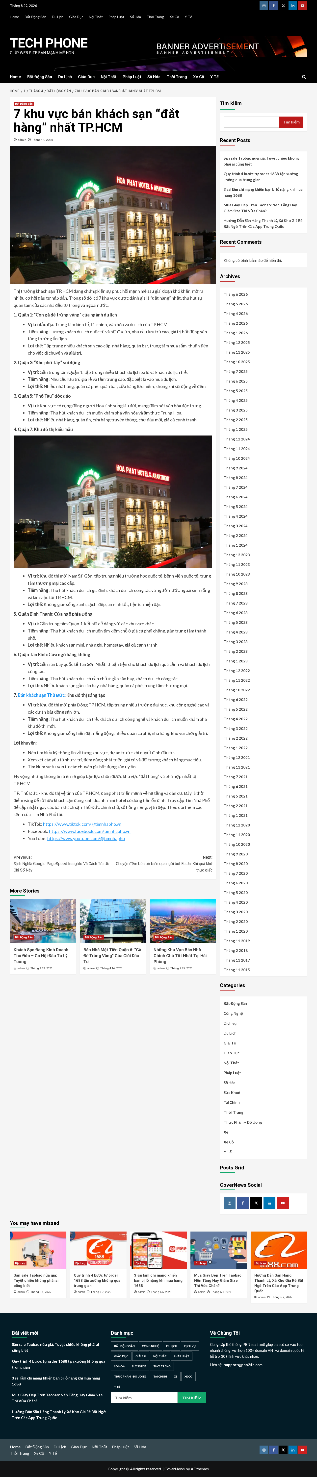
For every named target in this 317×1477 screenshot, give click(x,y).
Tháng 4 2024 (236, 516)
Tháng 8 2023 (236, 593)
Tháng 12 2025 (237, 342)
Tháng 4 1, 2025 (42, 140)
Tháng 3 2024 (236, 526)
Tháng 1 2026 (236, 333)
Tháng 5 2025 (236, 390)
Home (14, 17)
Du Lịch (57, 17)
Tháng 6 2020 (236, 883)
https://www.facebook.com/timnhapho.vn (90, 831)
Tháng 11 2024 (237, 448)
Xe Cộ (174, 17)
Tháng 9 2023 (236, 583)
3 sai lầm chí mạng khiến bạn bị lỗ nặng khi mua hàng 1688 (263, 192)
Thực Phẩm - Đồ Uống (130, 1376)
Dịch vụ (230, 1023)
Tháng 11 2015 (237, 970)
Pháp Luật (116, 17)
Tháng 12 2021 (237, 757)
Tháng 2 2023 (236, 651)
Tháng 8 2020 (236, 863)
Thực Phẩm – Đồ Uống (243, 1122)
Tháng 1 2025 (236, 429)
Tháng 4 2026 (236, 313)
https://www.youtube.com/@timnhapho (86, 838)
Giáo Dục (76, 17)
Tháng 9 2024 (236, 468)
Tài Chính (232, 1102)
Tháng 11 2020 (237, 834)
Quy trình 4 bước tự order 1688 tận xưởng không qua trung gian (261, 176)
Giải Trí (230, 1043)
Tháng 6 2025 (236, 381)
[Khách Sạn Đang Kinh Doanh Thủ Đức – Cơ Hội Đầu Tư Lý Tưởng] (43, 921)
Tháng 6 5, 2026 (161, 1292)
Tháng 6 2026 (236, 294)
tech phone (49, 43)
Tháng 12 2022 (237, 670)
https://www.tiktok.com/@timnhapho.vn (82, 824)
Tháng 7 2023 (236, 603)
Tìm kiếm (231, 103)
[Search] (304, 77)
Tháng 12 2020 (237, 825)
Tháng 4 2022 (236, 719)
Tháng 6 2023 (236, 612)
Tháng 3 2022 (236, 728)
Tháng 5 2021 (236, 796)
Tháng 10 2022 (237, 690)
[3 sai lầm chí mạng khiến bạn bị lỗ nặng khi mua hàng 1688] (158, 1250)
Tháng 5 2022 (236, 709)
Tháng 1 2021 (236, 815)
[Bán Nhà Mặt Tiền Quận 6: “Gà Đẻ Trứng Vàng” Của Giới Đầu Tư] (113, 921)
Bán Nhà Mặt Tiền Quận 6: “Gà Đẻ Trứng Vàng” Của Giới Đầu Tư (112, 955)
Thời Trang (155, 17)
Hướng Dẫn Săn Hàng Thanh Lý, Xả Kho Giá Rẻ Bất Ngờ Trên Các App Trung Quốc (263, 223)
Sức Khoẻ (232, 1092)
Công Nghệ (233, 1013)
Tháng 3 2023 (236, 641)
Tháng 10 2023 (237, 574)
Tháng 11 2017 (237, 960)
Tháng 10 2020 (237, 844)
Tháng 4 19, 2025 (41, 968)
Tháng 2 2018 (236, 950)
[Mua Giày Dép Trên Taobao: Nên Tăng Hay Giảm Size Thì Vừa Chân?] (218, 1250)
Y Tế (188, 17)
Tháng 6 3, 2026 (221, 1292)
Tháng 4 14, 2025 (111, 968)
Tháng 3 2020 (236, 912)
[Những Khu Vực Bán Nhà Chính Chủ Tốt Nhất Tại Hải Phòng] (183, 921)
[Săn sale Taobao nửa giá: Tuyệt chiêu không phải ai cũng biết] (38, 1250)
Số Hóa (135, 17)
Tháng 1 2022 (236, 748)
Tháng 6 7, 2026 (101, 1292)
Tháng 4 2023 (236, 632)
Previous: (61, 863)
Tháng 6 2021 (236, 786)
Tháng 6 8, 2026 (40, 1292)
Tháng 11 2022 (237, 680)
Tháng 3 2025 (236, 410)
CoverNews (174, 1468)
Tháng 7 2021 (236, 777)
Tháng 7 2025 (236, 371)
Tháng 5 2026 (236, 304)
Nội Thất (96, 17)
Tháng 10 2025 (237, 362)
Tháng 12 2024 (237, 439)
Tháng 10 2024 (237, 458)
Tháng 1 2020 (236, 931)
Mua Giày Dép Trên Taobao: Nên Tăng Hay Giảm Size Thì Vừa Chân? (260, 208)
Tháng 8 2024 (236, 477)
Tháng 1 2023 (236, 661)
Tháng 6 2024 (236, 497)
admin (22, 140)
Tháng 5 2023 (236, 622)
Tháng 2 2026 (236, 323)
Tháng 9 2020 (236, 854)
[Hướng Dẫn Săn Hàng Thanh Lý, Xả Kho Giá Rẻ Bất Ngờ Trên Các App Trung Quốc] (279, 1250)
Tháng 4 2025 (236, 400)
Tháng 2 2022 (236, 738)
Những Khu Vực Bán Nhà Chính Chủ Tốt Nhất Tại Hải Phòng (180, 955)
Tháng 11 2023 (237, 564)
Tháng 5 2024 (236, 506)
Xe (226, 1132)
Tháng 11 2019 (237, 941)
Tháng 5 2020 (236, 892)
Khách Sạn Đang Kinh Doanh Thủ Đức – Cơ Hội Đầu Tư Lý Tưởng (41, 955)
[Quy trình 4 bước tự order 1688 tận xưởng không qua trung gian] (98, 1250)
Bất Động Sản (35, 17)
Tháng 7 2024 (236, 487)
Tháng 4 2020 (236, 902)
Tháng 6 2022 (236, 699)
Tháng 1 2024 (236, 545)
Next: (164, 863)
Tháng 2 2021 (236, 805)
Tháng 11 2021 (237, 767)
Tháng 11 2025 (237, 352)
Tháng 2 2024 (236, 535)
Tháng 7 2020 (236, 873)
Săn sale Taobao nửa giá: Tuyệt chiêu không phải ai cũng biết (261, 161)
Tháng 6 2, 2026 (281, 1297)
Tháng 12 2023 (237, 555)
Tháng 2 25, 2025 (181, 968)
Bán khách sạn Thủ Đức (41, 695)
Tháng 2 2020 (236, 921)
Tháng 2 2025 (236, 419)
